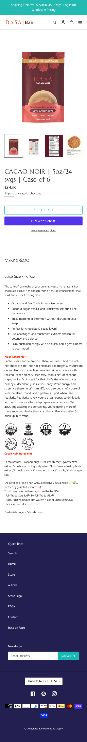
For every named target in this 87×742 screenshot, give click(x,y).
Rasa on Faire (16, 627)
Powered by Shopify (53, 729)
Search (12, 553)
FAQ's (11, 606)
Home (12, 563)
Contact (13, 617)
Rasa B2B (38, 729)
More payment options (43, 231)
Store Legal (15, 595)
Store (11, 574)
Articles (12, 585)
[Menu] (80, 22)
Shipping (9, 193)
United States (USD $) (42, 681)
